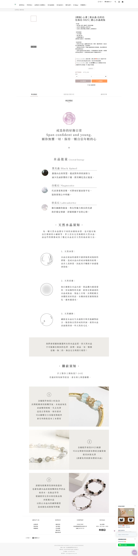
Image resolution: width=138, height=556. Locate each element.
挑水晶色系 (60, 5)
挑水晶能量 (51, 5)
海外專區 (58, 526)
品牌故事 (36, 524)
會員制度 (36, 526)
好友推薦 (58, 528)
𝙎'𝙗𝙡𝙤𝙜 (75, 5)
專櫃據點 (82, 5)
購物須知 (58, 524)
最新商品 (21, 5)
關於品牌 (68, 5)
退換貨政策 (58, 532)
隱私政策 (58, 530)
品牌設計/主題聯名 (39, 5)
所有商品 (29, 5)
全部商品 (17, 9)
